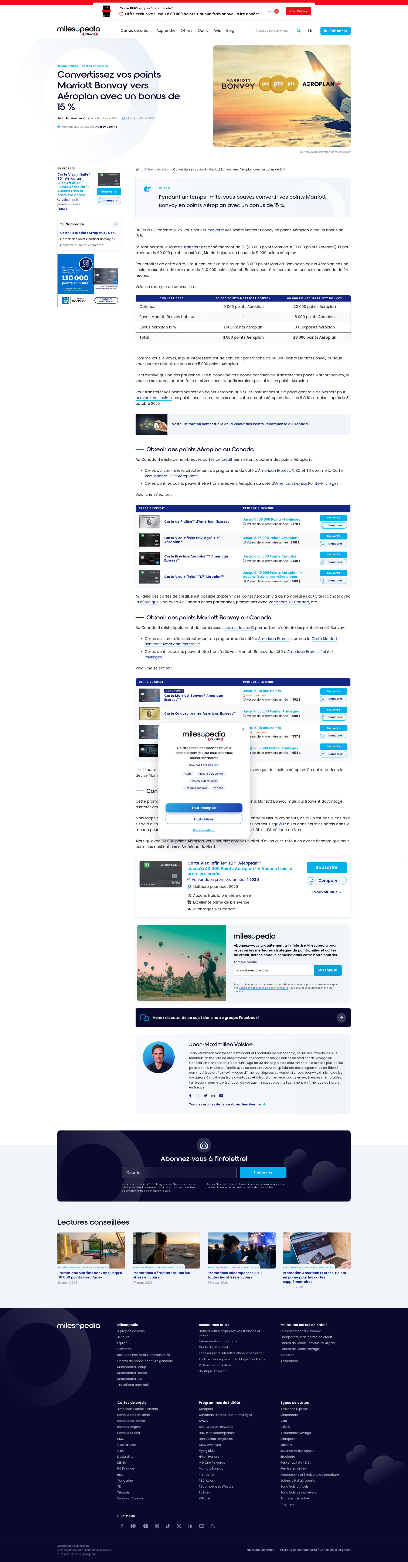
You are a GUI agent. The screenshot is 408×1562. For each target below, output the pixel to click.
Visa (283, 1421)
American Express (274, 470)
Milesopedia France (132, 1373)
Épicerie (286, 1445)
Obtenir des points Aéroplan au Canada (90, 233)
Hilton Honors (209, 1456)
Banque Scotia (128, 1433)
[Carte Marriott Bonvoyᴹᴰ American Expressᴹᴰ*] (149, 695)
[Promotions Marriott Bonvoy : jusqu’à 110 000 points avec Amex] (91, 1250)
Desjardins (125, 1456)
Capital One (126, 1445)
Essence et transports (297, 1451)
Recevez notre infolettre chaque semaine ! (231, 1353)
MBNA (121, 1462)
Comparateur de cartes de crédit (306, 1337)
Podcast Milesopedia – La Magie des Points (232, 1359)
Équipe (122, 1343)
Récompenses (67, 66)
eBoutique (149, 602)
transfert (192, 247)
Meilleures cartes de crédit (303, 1324)
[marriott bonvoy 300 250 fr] (89, 305)
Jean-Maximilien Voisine (221, 1044)
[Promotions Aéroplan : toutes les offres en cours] (167, 1250)
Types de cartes (294, 1402)
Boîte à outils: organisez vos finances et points (229, 1333)
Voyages (287, 1504)
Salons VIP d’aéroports (297, 1480)
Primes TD (206, 1475)
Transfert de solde (294, 1498)
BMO (120, 1439)
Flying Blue (207, 1451)
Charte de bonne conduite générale (145, 1361)
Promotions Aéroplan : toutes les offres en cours (161, 1275)
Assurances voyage (295, 1433)
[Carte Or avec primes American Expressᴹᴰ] (149, 713)
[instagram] (197, 1096)
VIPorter (205, 1498)
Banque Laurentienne (133, 1415)
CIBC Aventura (210, 1445)
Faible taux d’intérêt (295, 1462)
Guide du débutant (213, 1347)
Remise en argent (293, 1468)
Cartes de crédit (131, 1402)
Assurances (289, 1361)
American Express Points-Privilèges (307, 483)
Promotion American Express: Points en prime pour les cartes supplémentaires (314, 1277)
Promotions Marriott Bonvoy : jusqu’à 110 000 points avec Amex (89, 1275)
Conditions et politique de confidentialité (263, 987)
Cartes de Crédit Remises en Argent (308, 1343)
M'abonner (327, 970)
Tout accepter (204, 808)
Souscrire (333, 517)
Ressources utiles (214, 1324)
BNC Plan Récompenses (217, 1433)
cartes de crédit (217, 459)
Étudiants (287, 1456)
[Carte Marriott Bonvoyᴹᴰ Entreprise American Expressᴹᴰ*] (149, 732)
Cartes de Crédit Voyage (299, 1349)
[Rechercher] (299, 31)
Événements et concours (218, 1341)
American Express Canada (137, 1409)
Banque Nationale (131, 1421)
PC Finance (125, 1468)
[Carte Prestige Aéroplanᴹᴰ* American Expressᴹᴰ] (149, 558)
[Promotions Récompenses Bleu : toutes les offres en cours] (242, 1250)
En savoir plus (324, 892)
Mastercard (289, 1415)
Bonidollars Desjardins (216, 1439)
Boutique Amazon (213, 1371)
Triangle (123, 1492)
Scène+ (204, 1492)
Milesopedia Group (131, 1367)
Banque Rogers (129, 1427)
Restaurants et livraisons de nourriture (309, 1475)
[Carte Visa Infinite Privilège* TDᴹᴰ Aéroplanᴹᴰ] (149, 540)
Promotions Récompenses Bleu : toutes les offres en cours (235, 1275)
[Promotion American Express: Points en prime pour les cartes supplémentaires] (317, 1250)
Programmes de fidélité (219, 1402)
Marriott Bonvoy (211, 1468)
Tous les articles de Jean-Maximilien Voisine (225, 1104)
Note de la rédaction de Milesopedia (327, 152)
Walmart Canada (130, 1498)
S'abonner (338, 31)
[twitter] (205, 1096)
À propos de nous (131, 1331)
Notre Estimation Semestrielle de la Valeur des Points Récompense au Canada (238, 424)
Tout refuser (204, 819)
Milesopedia (127, 1324)
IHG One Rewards (212, 1462)
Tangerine (125, 1480)
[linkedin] (213, 1096)
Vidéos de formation (215, 1365)
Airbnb (285, 1427)
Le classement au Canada (300, 1331)
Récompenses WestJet (217, 1486)
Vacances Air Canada (289, 602)
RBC (120, 1475)
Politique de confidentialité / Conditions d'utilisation (315, 1550)
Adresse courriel (246, 962)
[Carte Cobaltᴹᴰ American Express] (149, 750)
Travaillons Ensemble (260, 1550)
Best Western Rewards (216, 1427)
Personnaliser (204, 830)
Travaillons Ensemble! (133, 1385)
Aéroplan (287, 1355)
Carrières (124, 1349)
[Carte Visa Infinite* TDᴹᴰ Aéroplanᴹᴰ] (149, 577)
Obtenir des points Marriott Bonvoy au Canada (90, 239)
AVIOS (203, 1421)
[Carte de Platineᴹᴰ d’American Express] (149, 521)
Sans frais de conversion (299, 1492)
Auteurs (123, 1337)
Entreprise (288, 1439)
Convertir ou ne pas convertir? (82, 245)
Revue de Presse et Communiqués (143, 1355)
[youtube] (221, 1096)
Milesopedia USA (129, 1379)
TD (308, 470)
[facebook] (190, 1096)
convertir (216, 230)
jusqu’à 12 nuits (282, 824)
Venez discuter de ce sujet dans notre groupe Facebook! (206, 1017)
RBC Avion (206, 1480)
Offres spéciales (95, 66)
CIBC (296, 470)
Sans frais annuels (294, 1486)
